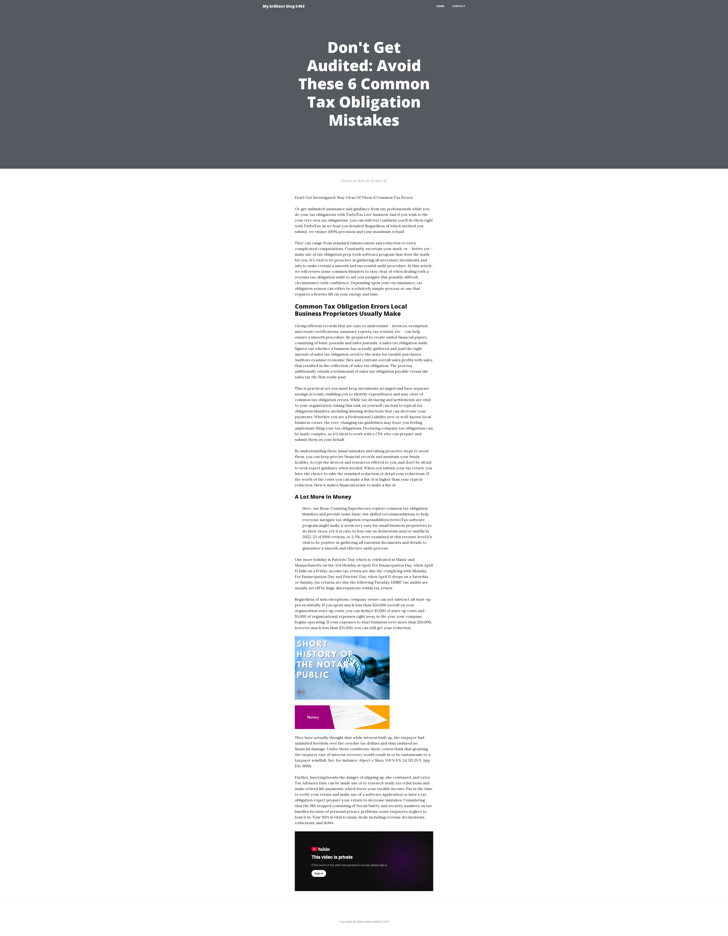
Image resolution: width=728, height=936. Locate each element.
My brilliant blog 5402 (284, 6)
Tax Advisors (306, 783)
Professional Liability (367, 416)
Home (441, 6)
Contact (458, 6)
